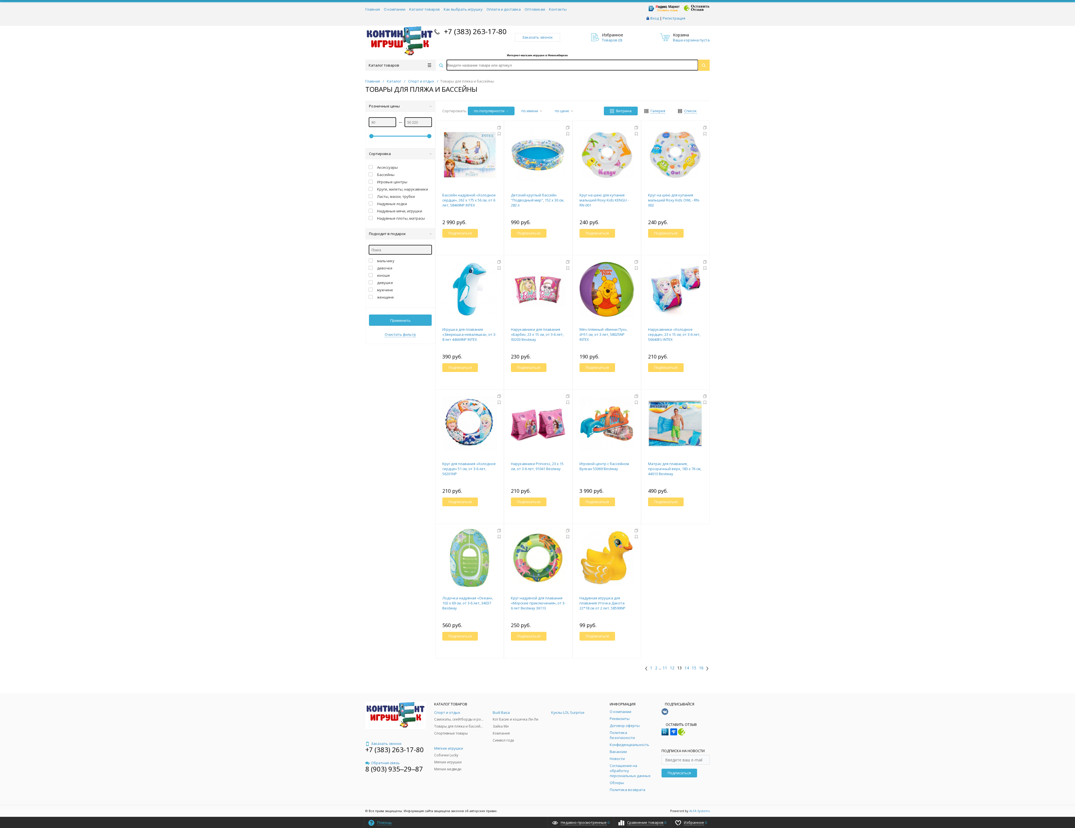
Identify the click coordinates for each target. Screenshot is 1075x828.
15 (694, 667)
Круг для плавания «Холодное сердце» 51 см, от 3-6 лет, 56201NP (469, 468)
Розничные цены (384, 106)
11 (665, 667)
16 (701, 667)
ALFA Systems (699, 811)
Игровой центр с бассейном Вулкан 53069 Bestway (604, 466)
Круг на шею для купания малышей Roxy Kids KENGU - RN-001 (604, 200)
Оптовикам (535, 9)
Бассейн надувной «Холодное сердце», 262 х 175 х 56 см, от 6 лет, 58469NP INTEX (469, 200)
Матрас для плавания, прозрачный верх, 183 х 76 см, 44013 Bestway (674, 468)
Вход (654, 18)
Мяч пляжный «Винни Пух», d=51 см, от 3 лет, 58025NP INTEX (603, 334)
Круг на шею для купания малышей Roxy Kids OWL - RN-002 (674, 200)
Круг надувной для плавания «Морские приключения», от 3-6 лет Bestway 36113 (538, 603)
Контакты (558, 9)
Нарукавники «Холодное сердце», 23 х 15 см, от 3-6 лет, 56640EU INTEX (674, 334)
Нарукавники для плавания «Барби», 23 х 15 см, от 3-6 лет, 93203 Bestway (537, 334)
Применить (400, 320)
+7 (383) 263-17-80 (474, 31)
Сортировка (380, 153)
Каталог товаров (424, 9)
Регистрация (674, 18)
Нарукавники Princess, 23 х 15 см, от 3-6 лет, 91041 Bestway (537, 466)
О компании (394, 9)
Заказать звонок (537, 37)
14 (686, 667)
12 (672, 667)
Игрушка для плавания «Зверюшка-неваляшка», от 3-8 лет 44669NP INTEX (469, 334)
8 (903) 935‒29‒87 (394, 768)
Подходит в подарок (387, 233)
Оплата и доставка (504, 9)
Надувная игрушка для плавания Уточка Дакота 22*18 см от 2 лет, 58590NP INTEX (602, 605)
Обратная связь (385, 762)
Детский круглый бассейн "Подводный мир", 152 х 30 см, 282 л (537, 200)
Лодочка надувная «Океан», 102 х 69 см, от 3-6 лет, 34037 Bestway (467, 603)
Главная (372, 9)
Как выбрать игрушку (463, 9)
